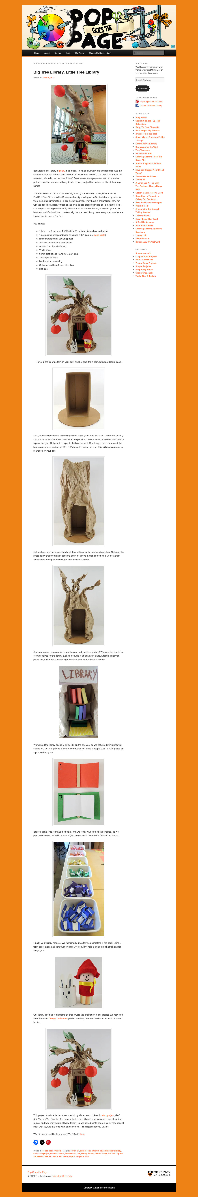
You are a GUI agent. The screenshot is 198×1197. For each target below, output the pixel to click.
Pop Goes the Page (37, 1172)
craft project (44, 1153)
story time (53, 1156)
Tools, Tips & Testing (146, 275)
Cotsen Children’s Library (100, 52)
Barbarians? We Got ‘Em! (148, 241)
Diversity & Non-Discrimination (99, 1187)
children (95, 1150)
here (82, 1134)
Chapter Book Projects (146, 256)
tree (87, 1156)
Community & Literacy (146, 143)
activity (72, 1150)
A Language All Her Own (147, 182)
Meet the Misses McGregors (149, 202)
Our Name (79, 52)
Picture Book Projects (51, 1150)
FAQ (68, 52)
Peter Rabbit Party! (144, 225)
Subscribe (142, 88)
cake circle (99, 234)
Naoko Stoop (101, 1153)
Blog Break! (141, 117)
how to (61, 1153)
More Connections (144, 259)
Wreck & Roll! (142, 205)
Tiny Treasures (143, 150)
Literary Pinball (143, 215)
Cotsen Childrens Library (151, 105)
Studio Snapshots (144, 272)
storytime (80, 1156)
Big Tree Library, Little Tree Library (66, 72)
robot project (107, 1115)
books (88, 1150)
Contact (57, 52)
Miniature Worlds (144, 153)
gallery (61, 170)
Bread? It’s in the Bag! (146, 133)
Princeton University (159, 1173)
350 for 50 (140, 179)
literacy (91, 1153)
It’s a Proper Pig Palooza (147, 130)
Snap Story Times (144, 269)
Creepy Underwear (58, 1018)
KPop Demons (142, 238)
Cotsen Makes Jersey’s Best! (149, 192)
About (47, 52)
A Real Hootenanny (145, 222)
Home (36, 52)
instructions (70, 1153)
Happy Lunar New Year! (147, 218)
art (78, 1150)
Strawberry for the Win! (147, 146)
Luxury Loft (141, 235)
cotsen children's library (110, 1150)
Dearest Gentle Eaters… (147, 176)
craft (35, 1153)
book (82, 1150)
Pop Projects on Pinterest (151, 101)
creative (54, 1153)
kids (78, 1153)
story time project (67, 1156)
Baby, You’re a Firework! (147, 127)
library (84, 1153)
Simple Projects (143, 266)
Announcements (143, 253)
